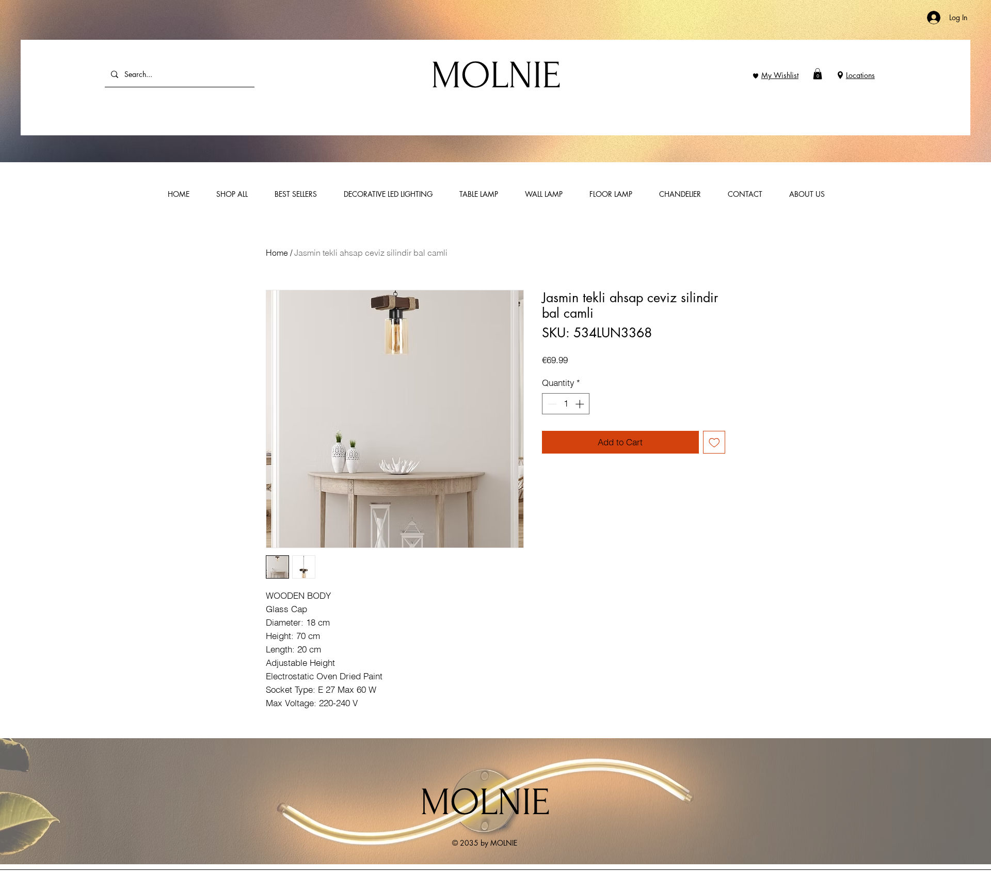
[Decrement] (551, 404)
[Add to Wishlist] (714, 442)
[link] (817, 74)
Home (277, 252)
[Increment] (580, 404)
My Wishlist (779, 75)
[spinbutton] (566, 404)
